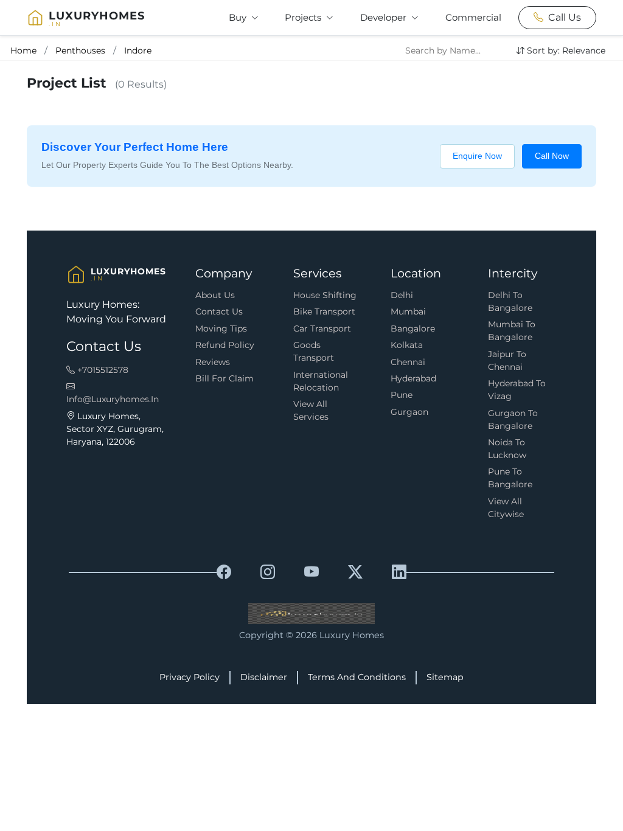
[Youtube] (311, 572)
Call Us (564, 17)
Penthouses (80, 50)
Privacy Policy (189, 677)
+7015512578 (101, 369)
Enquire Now (477, 156)
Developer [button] (384, 17)
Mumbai (408, 311)
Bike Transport (324, 311)
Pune (401, 394)
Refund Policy (224, 344)
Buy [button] (239, 17)
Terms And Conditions (357, 677)
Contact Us (219, 311)
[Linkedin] (399, 572)
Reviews (212, 361)
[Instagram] (267, 572)
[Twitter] (355, 572)
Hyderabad (413, 378)
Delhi (402, 295)
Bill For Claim (224, 378)
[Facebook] (224, 572)
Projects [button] (304, 17)
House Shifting (325, 295)
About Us (215, 295)
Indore (137, 50)
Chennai (408, 361)
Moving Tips (221, 328)
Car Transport (322, 328)
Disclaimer (263, 677)
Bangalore (413, 328)
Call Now (552, 156)
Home (23, 50)
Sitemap (445, 677)
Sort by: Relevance (566, 50)
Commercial (473, 17)
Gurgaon (409, 411)
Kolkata (407, 344)
